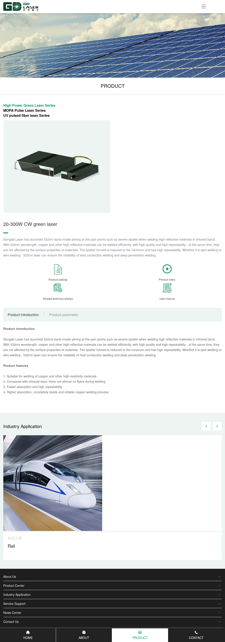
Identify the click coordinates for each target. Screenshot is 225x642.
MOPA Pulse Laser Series (24, 110)
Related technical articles (58, 298)
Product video (167, 279)
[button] (206, 426)
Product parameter (63, 314)
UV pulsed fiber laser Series (26, 115)
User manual (167, 298)
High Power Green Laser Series (29, 105)
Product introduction (23, 314)
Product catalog (58, 279)
